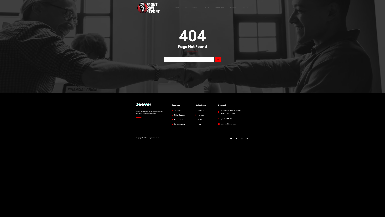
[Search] (218, 59)
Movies (206, 8)
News (185, 8)
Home (177, 8)
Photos (246, 8)
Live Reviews (219, 8)
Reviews (195, 8)
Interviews (233, 8)
